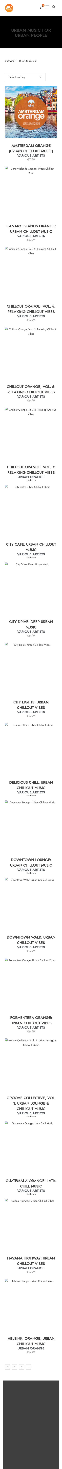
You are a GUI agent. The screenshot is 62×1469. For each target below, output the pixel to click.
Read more (31, 480)
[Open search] (53, 6)
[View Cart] (41, 7)
